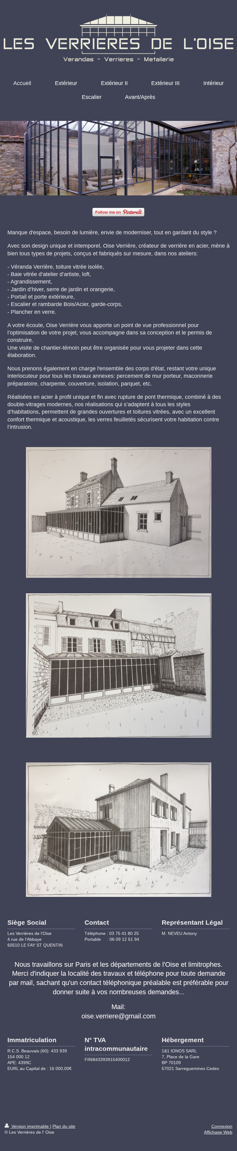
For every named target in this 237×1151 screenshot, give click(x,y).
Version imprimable (30, 1126)
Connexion (221, 1126)
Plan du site (63, 1126)
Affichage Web (218, 1132)
